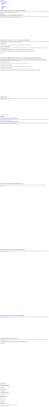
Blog (2, 4)
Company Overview (4, 2)
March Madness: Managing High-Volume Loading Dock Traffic (9, 121)
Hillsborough (10, 11)
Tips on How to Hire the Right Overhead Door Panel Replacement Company (11, 183)
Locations (3, 3)
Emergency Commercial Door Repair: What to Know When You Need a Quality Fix (12, 249)
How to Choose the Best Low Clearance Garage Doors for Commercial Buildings (12, 315)
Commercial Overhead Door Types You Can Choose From (8, 338)
